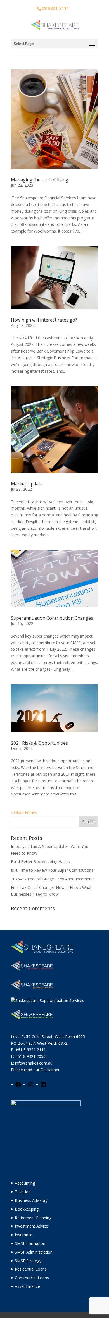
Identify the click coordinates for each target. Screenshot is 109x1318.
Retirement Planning (33, 1217)
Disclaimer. (50, 1069)
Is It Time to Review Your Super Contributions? (53, 870)
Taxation (23, 1191)
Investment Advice (31, 1226)
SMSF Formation (30, 1243)
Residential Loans (31, 1269)
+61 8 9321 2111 (30, 1049)
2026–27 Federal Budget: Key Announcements (53, 878)
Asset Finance (27, 1286)
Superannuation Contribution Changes (52, 618)
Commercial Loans (32, 1277)
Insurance (23, 1234)
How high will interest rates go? (44, 320)
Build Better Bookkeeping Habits (40, 861)
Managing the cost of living (39, 180)
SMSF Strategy (28, 1260)
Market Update (27, 484)
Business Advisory (31, 1200)
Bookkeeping (27, 1209)
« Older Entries (24, 812)
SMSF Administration (34, 1252)
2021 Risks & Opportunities (39, 743)
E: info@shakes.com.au (32, 1063)
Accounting (25, 1183)
